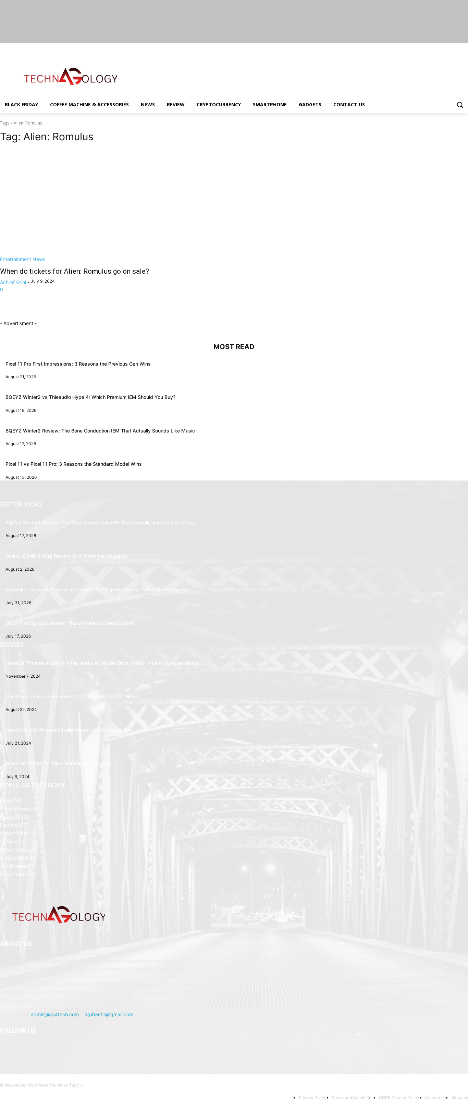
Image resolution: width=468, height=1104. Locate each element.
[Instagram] (436, 48)
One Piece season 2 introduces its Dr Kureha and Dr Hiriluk (71, 696)
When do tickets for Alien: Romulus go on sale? (74, 271)
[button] (460, 104)
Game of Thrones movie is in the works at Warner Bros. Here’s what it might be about (101, 663)
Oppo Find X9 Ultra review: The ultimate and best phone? (70, 623)
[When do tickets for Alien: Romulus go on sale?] (113, 206)
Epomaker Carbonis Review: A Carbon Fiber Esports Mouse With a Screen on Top (97, 589)
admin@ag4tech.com (55, 1014)
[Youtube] (464, 48)
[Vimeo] (454, 48)
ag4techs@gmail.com (109, 1014)
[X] (445, 48)
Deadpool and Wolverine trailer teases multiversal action (68, 730)
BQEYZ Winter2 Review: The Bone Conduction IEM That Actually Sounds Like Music (100, 431)
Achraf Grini (13, 282)
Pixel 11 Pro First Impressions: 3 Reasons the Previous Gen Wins (78, 364)
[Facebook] (426, 48)
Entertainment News (22, 259)
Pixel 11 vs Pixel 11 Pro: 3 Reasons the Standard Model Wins (73, 464)
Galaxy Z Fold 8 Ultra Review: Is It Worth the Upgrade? (66, 556)
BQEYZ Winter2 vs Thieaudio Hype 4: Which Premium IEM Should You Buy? (90, 397)
